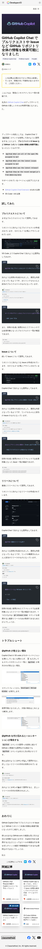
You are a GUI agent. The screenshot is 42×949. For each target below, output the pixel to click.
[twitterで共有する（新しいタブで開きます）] (39, 64)
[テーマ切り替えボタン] (39, 2)
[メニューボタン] (3, 2)
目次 (35, 8)
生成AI (35, 59)
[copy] (37, 266)
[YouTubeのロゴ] (39, 937)
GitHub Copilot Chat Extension (17, 189)
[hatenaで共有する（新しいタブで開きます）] (30, 64)
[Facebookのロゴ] (28, 937)
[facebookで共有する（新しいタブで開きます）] (34, 64)
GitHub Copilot (24, 59)
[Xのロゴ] (33, 937)
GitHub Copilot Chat (10, 59)
